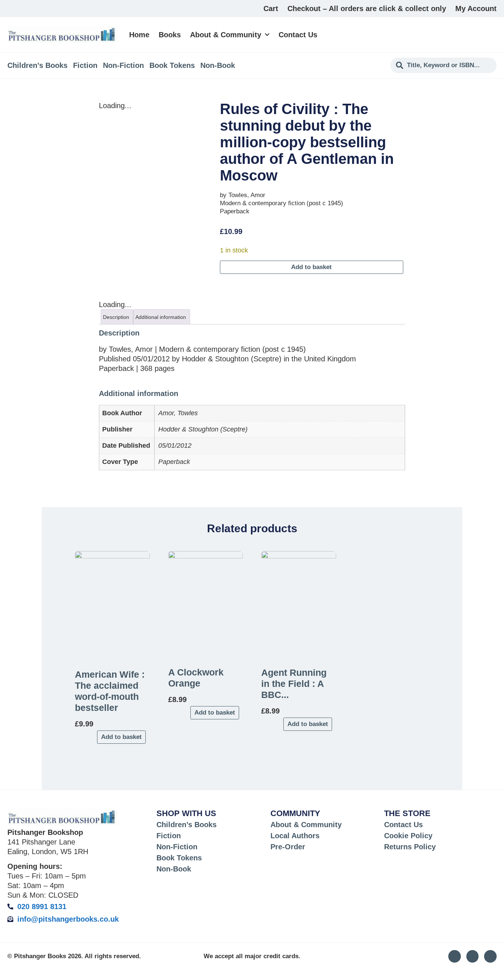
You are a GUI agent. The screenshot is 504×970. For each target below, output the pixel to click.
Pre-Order (287, 847)
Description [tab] (116, 317)
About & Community (225, 35)
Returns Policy (410, 847)
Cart (270, 8)
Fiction (85, 65)
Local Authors (295, 836)
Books (170, 35)
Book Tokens (172, 65)
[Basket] (492, 34)
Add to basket (311, 267)
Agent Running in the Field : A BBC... (294, 683)
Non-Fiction (123, 65)
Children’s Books (37, 65)
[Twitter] (472, 956)
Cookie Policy (408, 836)
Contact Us (298, 35)
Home (139, 35)
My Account (476, 8)
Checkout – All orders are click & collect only (366, 8)
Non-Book (217, 65)
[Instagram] (454, 956)
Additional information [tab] (160, 317)
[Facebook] (490, 956)
